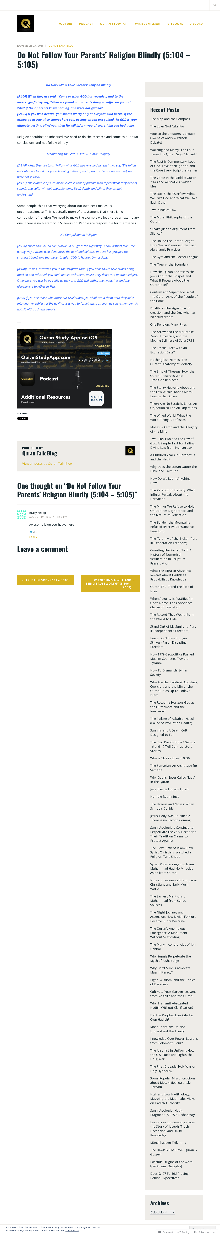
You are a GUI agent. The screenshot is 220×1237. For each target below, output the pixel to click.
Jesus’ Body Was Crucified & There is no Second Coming (170, 818)
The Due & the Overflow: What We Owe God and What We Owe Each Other (173, 198)
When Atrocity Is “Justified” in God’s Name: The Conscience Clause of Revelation (171, 602)
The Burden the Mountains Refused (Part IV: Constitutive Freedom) (172, 526)
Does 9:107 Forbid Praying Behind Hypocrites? (169, 1175)
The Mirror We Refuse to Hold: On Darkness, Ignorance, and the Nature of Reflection (172, 510)
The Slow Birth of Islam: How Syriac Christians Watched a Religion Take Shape (171, 852)
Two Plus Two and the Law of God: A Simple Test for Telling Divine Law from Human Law (172, 443)
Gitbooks (175, 24)
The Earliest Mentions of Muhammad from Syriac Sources (168, 900)
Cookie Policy (72, 1230)
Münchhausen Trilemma (168, 1143)
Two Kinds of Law (163, 210)
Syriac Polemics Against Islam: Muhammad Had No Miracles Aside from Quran (172, 868)
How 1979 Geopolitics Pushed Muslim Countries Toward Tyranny (172, 658)
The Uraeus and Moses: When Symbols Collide (172, 806)
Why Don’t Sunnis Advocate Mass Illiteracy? (170, 970)
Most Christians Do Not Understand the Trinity (167, 1029)
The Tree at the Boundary (169, 264)
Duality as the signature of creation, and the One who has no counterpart (173, 312)
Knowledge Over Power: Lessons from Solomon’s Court (174, 1040)
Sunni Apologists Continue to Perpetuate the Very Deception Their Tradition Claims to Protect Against (173, 834)
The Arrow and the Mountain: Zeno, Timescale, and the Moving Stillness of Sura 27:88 (172, 336)
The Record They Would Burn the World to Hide (172, 616)
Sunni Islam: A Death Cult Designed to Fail (168, 732)
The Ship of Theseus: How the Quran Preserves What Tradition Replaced (172, 375)
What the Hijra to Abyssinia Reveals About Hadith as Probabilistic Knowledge (170, 575)
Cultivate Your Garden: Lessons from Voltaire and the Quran (173, 993)
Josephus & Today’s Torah (169, 789)
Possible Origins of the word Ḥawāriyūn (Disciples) (171, 1164)
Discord (196, 24)
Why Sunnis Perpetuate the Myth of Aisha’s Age (170, 958)
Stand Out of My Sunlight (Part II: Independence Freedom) (173, 628)
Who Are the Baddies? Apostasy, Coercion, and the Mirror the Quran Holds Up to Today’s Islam (174, 688)
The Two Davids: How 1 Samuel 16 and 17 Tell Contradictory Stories (173, 746)
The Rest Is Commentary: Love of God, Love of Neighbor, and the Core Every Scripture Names (174, 165)
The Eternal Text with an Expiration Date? (168, 350)
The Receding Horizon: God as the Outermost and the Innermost (172, 706)
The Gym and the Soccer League (174, 257)
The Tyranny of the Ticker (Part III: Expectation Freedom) (173, 540)
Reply (33, 537)
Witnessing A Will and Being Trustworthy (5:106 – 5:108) (108, 583)
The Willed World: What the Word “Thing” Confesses (170, 417)
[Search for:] (215, 5)
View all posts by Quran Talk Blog (47, 463)
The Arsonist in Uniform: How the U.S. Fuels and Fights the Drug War (172, 1054)
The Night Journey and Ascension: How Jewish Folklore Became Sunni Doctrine (173, 916)
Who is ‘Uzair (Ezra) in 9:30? (170, 758)
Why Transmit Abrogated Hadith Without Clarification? (171, 1005)
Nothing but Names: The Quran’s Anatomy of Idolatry (171, 362)
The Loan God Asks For (167, 126)
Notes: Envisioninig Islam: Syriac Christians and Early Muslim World (173, 884)
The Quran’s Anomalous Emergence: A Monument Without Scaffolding (168, 932)
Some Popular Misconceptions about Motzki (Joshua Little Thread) (172, 1082)
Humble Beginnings (164, 796)
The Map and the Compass (170, 119)
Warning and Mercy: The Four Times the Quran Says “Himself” (173, 152)
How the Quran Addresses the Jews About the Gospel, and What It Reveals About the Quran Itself (172, 278)
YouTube (65, 24)
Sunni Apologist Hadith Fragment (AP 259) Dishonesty (172, 1112)
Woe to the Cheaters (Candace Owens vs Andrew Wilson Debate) (172, 138)
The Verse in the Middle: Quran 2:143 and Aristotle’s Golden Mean (173, 182)
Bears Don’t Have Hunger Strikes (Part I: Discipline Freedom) (168, 642)
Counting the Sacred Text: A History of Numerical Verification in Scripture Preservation (170, 556)
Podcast (86, 24)
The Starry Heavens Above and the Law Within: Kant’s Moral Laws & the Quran (172, 391)
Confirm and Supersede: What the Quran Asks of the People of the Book (174, 296)
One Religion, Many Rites (168, 324)
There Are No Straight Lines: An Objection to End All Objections (173, 405)
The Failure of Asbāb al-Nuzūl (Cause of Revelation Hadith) (172, 721)
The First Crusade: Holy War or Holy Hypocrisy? (173, 1068)
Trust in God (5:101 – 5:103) (48, 580)
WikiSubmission (148, 24)
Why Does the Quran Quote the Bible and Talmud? (173, 469)
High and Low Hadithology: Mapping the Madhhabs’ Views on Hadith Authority (172, 1098)
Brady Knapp (37, 513)
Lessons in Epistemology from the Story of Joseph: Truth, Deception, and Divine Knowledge (172, 1128)
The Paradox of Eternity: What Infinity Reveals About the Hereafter (172, 494)
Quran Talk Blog (61, 45)
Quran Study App (114, 24)
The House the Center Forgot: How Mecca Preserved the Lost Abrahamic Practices (173, 245)
